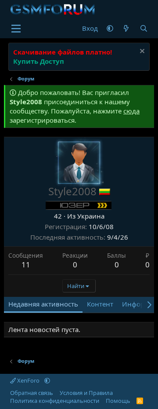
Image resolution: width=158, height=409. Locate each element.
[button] (110, 28)
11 (26, 264)
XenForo (28, 380)
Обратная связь (31, 393)
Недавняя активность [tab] (43, 303)
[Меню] (16, 28)
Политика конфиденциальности (54, 401)
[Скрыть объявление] (141, 52)
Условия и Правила (86, 393)
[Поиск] (143, 28)
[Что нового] (126, 28)
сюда (131, 110)
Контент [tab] (100, 303)
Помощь (118, 401)
